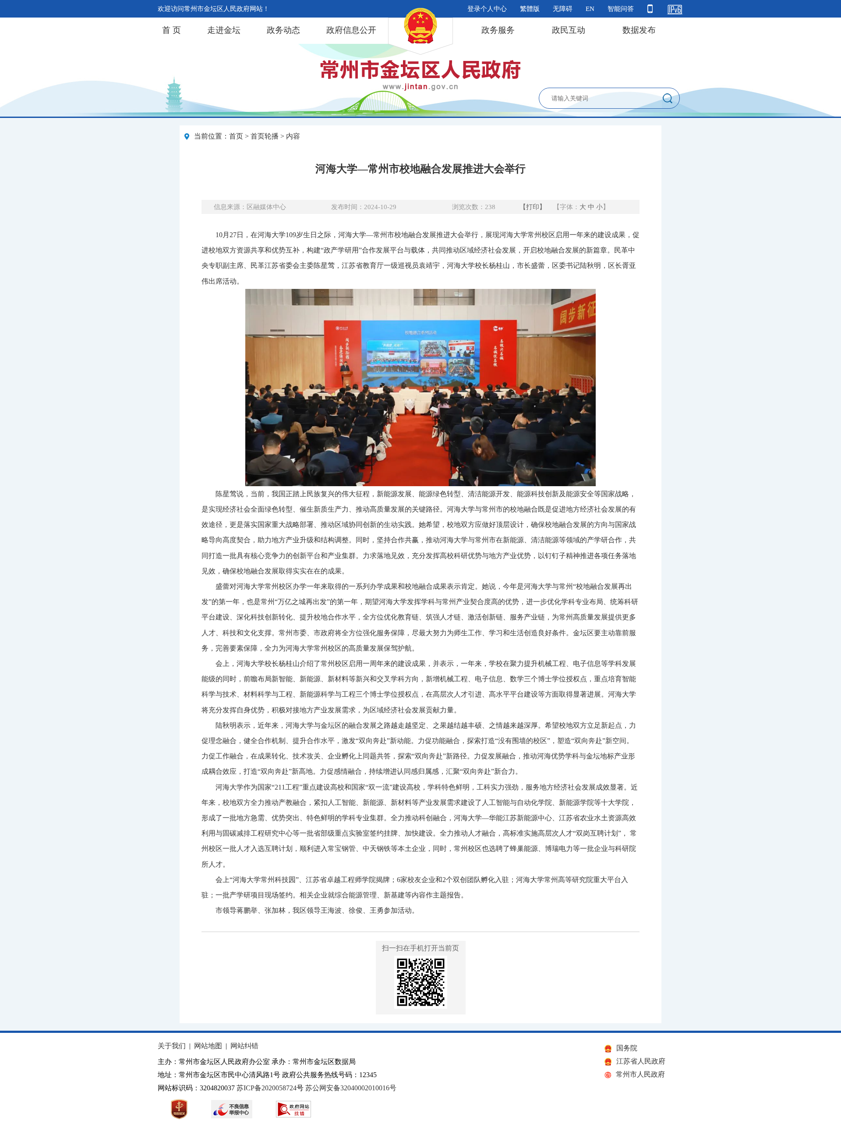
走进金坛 (223, 30)
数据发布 (639, 30)
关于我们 (172, 1046)
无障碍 (562, 8)
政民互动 (568, 30)
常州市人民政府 (640, 1074)
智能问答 (621, 8)
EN (590, 8)
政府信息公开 (351, 30)
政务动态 (283, 30)
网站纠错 (244, 1046)
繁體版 (530, 8)
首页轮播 (265, 136)
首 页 (171, 30)
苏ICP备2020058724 (267, 1088)
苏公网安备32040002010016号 (350, 1088)
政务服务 (498, 30)
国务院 (626, 1048)
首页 (236, 136)
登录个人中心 (487, 8)
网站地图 (208, 1046)
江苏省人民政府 (640, 1061)
